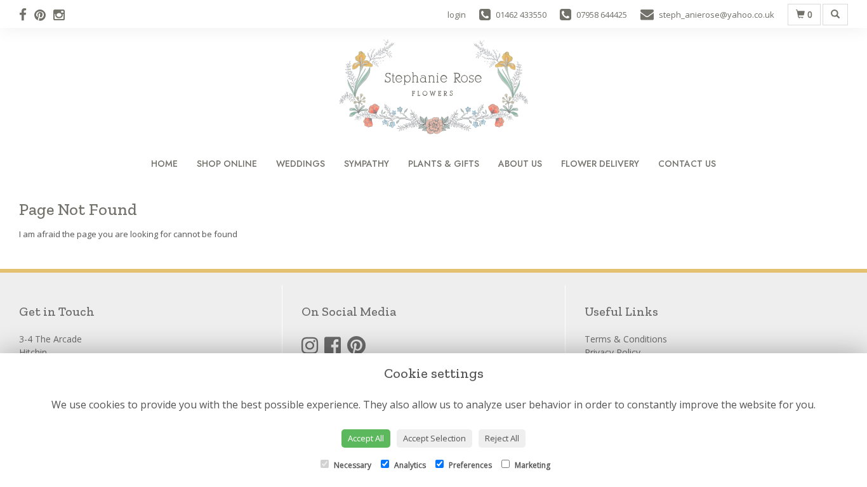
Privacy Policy (612, 352)
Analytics (409, 465)
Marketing (531, 465)
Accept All (366, 438)
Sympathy (366, 163)
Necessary (351, 465)
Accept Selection (434, 438)
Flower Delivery (600, 163)
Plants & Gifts (443, 163)
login (456, 14)
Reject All (502, 438)
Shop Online (227, 163)
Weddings (300, 163)
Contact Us (687, 163)
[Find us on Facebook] (26, 14)
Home (164, 163)
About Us (520, 163)
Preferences (469, 465)
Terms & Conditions (626, 339)
